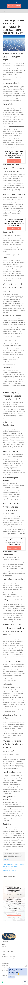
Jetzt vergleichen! (14, 161)
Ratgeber (4, 946)
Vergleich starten (14, 5)
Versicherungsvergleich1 (8, 958)
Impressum (4, 977)
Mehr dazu (6, 859)
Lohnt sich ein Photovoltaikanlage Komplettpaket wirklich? (14, 889)
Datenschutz (5, 975)
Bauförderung (5, 963)
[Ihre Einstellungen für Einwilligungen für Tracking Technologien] (2, 982)
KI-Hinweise (5, 980)
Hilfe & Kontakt (5, 949)
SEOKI (3, 954)
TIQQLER (4, 961)
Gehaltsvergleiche (6, 968)
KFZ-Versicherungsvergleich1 (9, 956)
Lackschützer (5, 965)
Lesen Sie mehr (13, 914)
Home (3, 944)
